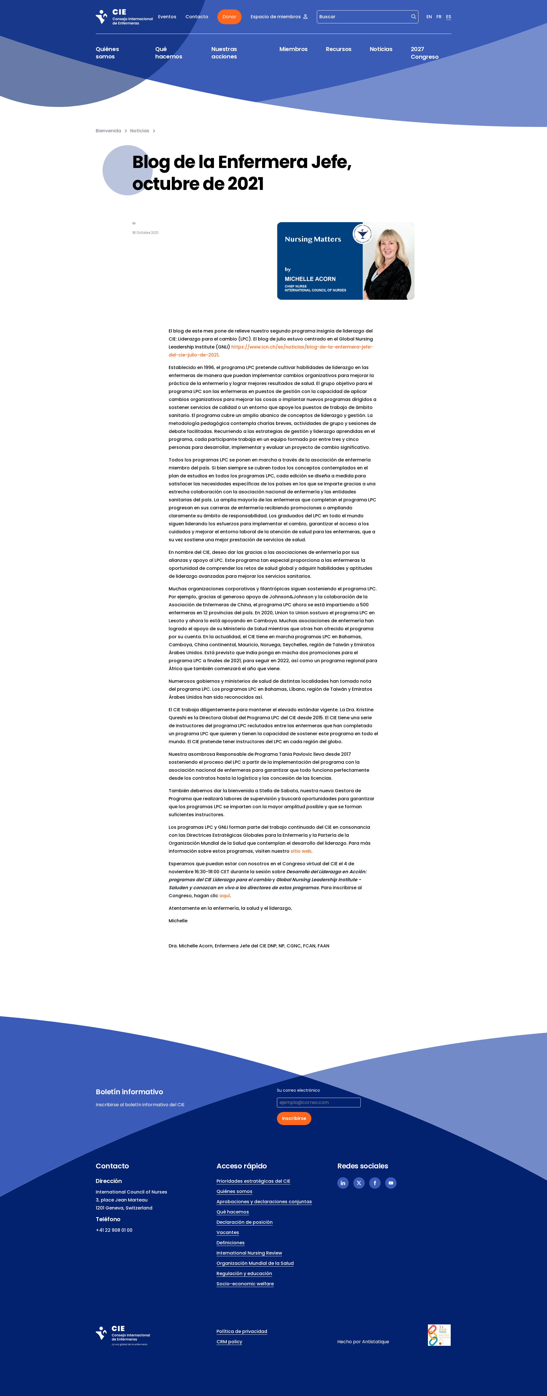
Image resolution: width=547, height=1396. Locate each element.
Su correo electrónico (298, 1090)
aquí (224, 895)
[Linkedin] (343, 1183)
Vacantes (228, 1232)
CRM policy (229, 1341)
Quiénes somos (107, 52)
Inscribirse (294, 1118)
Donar (229, 16)
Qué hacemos (168, 52)
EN (429, 16)
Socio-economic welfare (245, 1283)
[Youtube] (391, 1183)
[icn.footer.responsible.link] (439, 1335)
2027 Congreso (425, 53)
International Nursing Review (249, 1253)
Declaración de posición (245, 1222)
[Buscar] (413, 16)
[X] (359, 1183)
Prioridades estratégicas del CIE (253, 1181)
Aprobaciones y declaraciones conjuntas (264, 1201)
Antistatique (375, 1341)
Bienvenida (108, 130)
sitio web (301, 851)
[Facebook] (375, 1183)
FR (439, 16)
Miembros (293, 49)
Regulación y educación (244, 1273)
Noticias (381, 49)
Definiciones (231, 1242)
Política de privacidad (242, 1331)
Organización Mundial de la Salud (255, 1263)
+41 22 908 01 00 (114, 1230)
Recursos (339, 49)
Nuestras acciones (224, 52)
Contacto (196, 16)
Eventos (167, 16)
